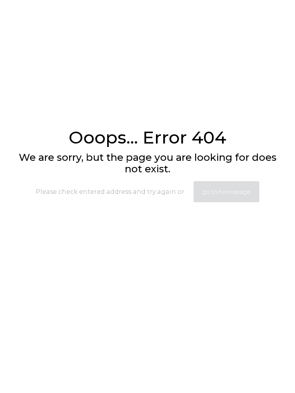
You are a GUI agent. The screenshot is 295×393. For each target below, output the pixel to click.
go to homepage (226, 191)
